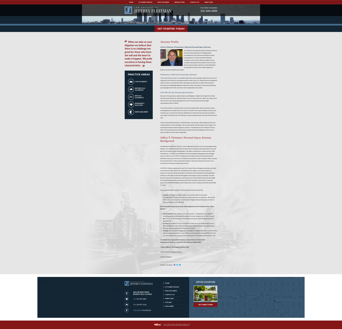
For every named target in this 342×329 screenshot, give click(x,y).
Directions (208, 2)
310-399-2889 (208, 10)
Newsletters (179, 2)
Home (131, 2)
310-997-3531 (141, 305)
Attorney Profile (145, 2)
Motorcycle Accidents (140, 89)
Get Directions (205, 305)
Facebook (146, 310)
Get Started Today (171, 28)
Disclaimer (169, 306)
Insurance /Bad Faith (139, 104)
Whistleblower (141, 112)
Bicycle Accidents (139, 96)
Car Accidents (141, 81)
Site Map (168, 302)
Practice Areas (163, 2)
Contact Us (194, 2)
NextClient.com (186, 325)
